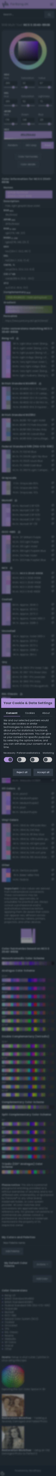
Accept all (43, 772)
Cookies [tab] (30, 713)
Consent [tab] (11, 713)
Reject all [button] (22, 772)
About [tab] (46, 713)
